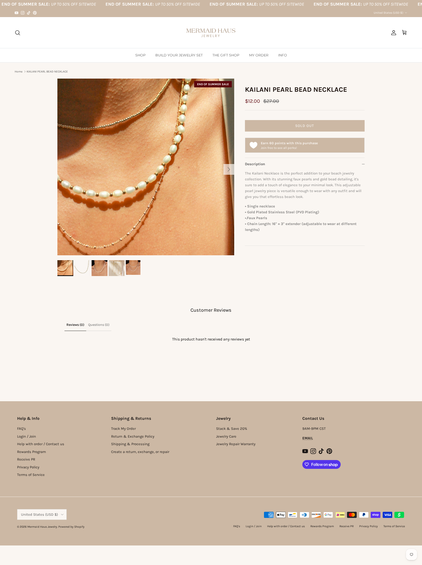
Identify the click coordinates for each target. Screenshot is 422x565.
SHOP (140, 55)
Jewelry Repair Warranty (235, 444)
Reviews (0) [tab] (75, 325)
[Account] (393, 33)
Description (255, 164)
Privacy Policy (28, 467)
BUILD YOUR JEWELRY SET (179, 55)
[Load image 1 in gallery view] (145, 167)
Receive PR (26, 459)
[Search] (18, 33)
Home (18, 71)
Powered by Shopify (71, 526)
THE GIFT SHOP (225, 55)
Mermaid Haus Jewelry (42, 526)
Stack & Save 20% (231, 428)
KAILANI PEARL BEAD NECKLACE (47, 71)
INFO (282, 55)
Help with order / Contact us (40, 444)
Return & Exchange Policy (132, 436)
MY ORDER (258, 55)
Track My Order (123, 428)
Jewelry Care (226, 436)
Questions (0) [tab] (98, 325)
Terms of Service (31, 475)
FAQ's (21, 428)
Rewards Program (31, 452)
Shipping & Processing (130, 444)
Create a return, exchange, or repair (140, 452)
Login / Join (26, 436)
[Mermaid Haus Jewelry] (211, 32)
